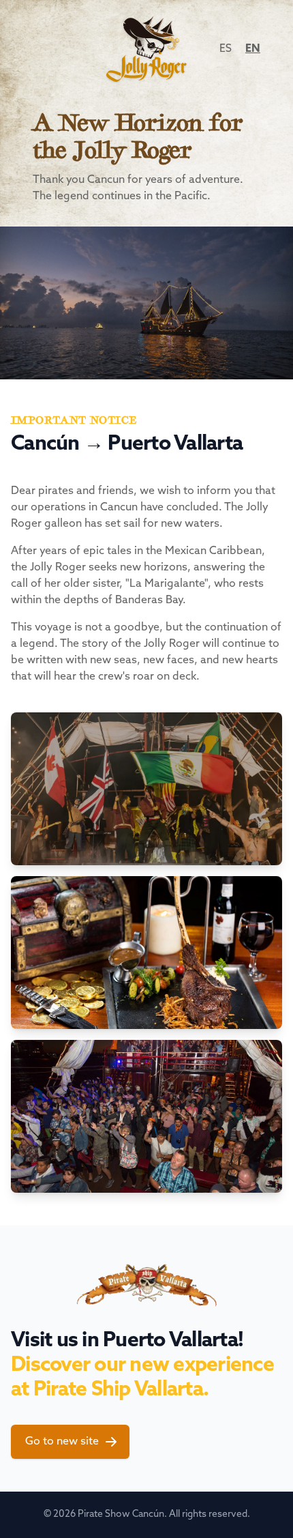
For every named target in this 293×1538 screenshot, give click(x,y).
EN (252, 49)
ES (225, 49)
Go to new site (62, 1441)
